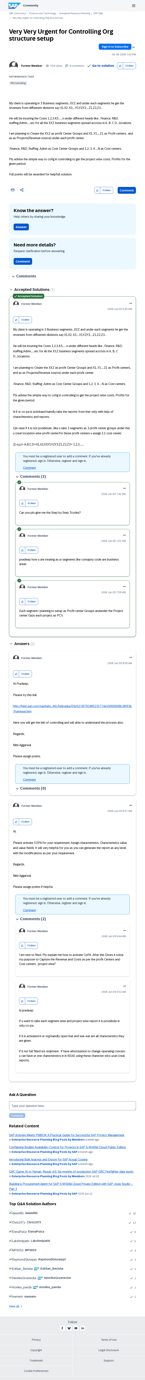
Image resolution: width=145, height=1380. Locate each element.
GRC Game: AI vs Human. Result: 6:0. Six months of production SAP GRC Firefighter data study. (71, 1171)
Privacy (36, 1339)
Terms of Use (109, 1339)
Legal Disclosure (109, 1350)
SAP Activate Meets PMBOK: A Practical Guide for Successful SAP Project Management (66, 1135)
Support (109, 1360)
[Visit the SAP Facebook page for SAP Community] (62, 1328)
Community (30, 5)
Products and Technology (42, 13)
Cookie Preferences (36, 1370)
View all (14, 1306)
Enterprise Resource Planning (74, 13)
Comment (127, 190)
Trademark (36, 1360)
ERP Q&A (98, 13)
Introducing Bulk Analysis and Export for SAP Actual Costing (48, 1159)
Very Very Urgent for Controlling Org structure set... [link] (38, 18)
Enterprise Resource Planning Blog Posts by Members (48, 1139)
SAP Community (17, 13)
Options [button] (133, 47)
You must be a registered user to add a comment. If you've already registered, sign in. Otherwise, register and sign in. (67, 458)
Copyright (36, 1350)
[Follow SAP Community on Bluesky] (69, 1328)
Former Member (31, 65)
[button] (120, 66)
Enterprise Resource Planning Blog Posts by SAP (44, 1151)
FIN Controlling (18, 83)
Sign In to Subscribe (115, 46)
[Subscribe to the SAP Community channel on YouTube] (75, 1328)
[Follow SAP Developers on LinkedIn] (82, 1328)
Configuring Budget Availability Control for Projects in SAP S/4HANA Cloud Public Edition (67, 1147)
